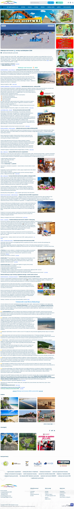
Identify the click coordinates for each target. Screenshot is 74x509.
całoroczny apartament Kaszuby (60, 471)
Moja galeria (62, 495)
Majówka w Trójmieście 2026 (63, 473)
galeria (59, 7)
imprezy (30, 7)
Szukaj (51, 2)
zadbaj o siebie (50, 7)
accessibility (72, 504)
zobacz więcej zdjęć (49, 424)
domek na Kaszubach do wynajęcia (13, 473)
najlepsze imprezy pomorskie (11, 476)
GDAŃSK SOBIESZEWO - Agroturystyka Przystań (11, 86)
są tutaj (17, 64)
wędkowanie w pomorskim (37, 478)
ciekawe (43, 7)
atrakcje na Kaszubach (45, 471)
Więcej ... (8, 254)
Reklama (32, 492)
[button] (2, 463)
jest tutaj (15, 84)
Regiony (46, 497)
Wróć (51, 25)
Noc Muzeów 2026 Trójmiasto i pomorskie (29, 476)
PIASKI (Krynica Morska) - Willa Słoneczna (9, 194)
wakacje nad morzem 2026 (64, 476)
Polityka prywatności (34, 494)
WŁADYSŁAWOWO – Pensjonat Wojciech (9, 276)
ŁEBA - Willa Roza (4, 151)
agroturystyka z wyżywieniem (14, 471)
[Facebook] (68, 2)
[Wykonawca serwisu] (67, 505)
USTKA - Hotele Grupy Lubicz (7, 240)
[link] (49, 430)
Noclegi (46, 491)
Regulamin (62, 494)
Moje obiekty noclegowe (65, 497)
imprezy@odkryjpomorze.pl (6, 497)
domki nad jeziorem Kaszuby (30, 473)
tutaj (16, 192)
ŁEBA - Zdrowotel (4, 176)
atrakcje (23, 7)
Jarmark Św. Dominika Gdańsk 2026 (47, 473)
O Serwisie (32, 491)
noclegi (36, 7)
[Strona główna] (2, 7)
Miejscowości (48, 499)
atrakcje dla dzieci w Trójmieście (30, 471)
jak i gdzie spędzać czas (12, 7)
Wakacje (3, 25)
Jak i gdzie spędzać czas (50, 495)
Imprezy (46, 492)
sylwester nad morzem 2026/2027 (48, 476)
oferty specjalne (67, 7)
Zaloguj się (62, 491)
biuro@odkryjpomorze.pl (6, 495)
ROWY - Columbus (4, 219)
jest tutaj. (18, 385)
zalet (48, 60)
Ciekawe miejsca (48, 494)
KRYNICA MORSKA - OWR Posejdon (8, 128)
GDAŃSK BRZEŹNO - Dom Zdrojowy (8, 69)
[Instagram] (70, 2)
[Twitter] (72, 2)
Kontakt (32, 495)
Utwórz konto (63, 492)
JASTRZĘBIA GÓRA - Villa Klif (6, 110)
